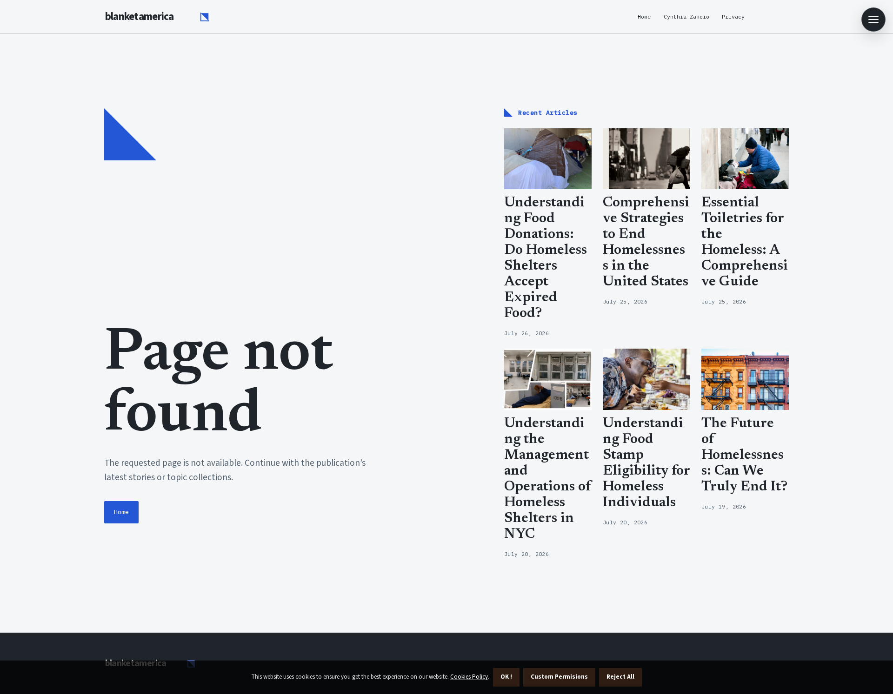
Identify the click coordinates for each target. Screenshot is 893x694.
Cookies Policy (469, 677)
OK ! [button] (506, 677)
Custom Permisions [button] (559, 677)
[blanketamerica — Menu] (873, 19)
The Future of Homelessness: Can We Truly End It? (744, 455)
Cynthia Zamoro (686, 16)
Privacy (733, 16)
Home (644, 16)
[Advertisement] (296, 250)
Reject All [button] (620, 677)
